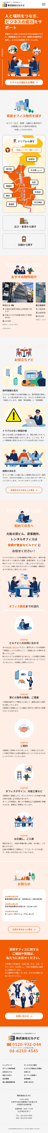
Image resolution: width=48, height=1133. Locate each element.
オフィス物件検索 (8, 1068)
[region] (24, 305)
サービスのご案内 (30, 1065)
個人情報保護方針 (8, 1082)
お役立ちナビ (7, 1072)
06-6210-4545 (24, 1050)
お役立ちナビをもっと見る (22, 490)
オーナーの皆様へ (30, 1075)
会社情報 (5, 1078)
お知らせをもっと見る (22, 929)
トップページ (7, 1065)
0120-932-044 (26, 1044)
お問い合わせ (13, 647)
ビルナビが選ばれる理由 (22, 82)
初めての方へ (7, 1075)
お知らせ (27, 1072)
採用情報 (27, 1078)
